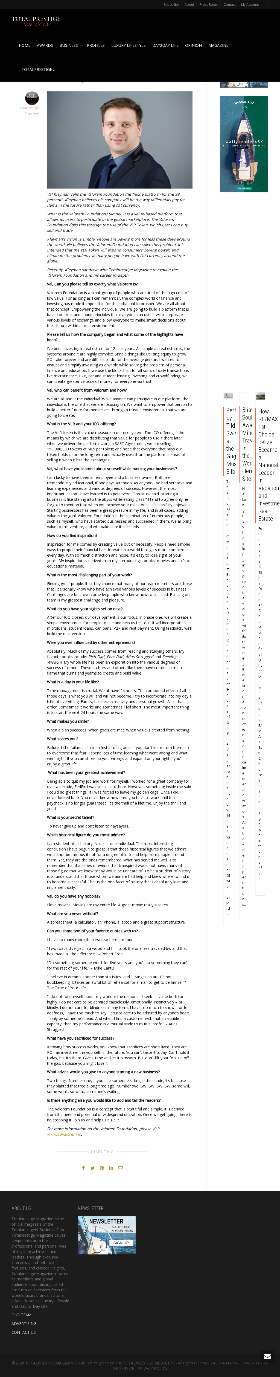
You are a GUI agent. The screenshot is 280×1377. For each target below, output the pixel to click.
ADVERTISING (23, 1323)
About (189, 4)
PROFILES (96, 45)
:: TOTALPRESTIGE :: (37, 69)
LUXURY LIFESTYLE (128, 45)
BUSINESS (69, 45)
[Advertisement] (244, 294)
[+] (228, 395)
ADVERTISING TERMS (232, 1363)
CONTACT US (23, 1332)
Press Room (209, 4)
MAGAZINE (218, 45)
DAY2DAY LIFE (165, 45)
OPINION (193, 45)
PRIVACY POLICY (152, 1368)
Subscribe (171, 4)
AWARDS (45, 45)
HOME (24, 45)
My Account (250, 4)
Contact (230, 4)
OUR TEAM (21, 1314)
